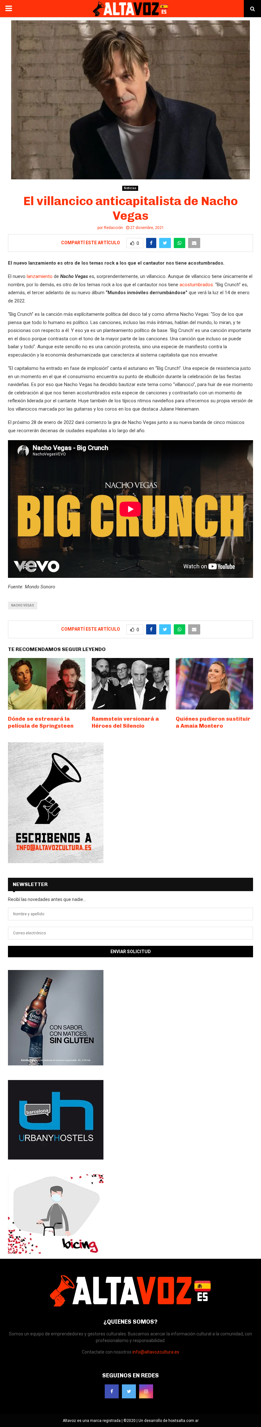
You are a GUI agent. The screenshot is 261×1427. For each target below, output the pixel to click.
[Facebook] (112, 1391)
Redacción (113, 227)
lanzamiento (39, 276)
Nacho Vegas (22, 605)
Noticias (130, 188)
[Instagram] (146, 1391)
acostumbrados (195, 284)
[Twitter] (129, 1391)
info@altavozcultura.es (155, 1351)
